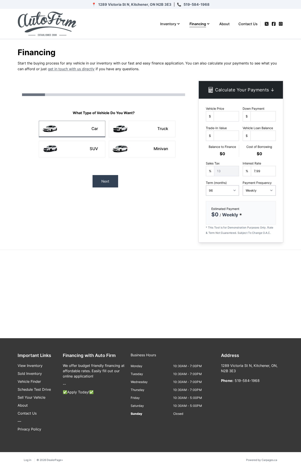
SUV (94, 148)
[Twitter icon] (266, 23)
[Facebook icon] (273, 23)
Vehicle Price (215, 108)
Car (94, 128)
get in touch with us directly (71, 69)
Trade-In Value (216, 128)
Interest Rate (252, 163)
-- (64, 384)
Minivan (161, 148)
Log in (27, 460)
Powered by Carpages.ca (261, 460)
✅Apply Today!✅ (78, 392)
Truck (162, 128)
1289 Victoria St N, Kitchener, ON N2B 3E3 (134, 4)
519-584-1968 (197, 4)
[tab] (143, 357)
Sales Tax (213, 163)
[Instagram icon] (280, 23)
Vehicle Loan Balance (258, 128)
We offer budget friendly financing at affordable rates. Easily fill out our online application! (93, 370)
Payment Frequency (257, 183)
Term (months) (216, 183)
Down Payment (253, 108)
